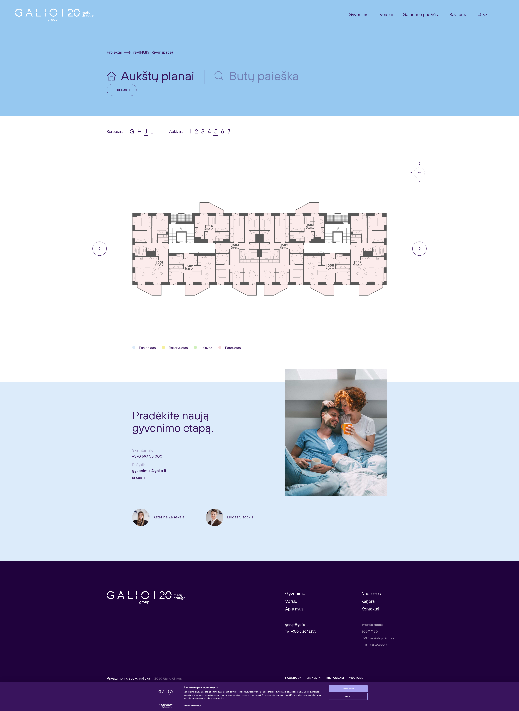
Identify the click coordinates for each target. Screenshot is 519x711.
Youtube (356, 678)
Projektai (114, 52)
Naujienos (371, 594)
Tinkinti (346, 696)
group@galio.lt (296, 625)
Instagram (335, 678)
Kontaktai (370, 609)
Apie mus (294, 609)
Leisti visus (348, 689)
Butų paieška (264, 77)
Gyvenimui (359, 15)
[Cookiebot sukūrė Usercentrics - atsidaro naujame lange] (165, 706)
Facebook (293, 678)
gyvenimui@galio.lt (149, 471)
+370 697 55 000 (147, 456)
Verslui (386, 15)
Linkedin (314, 678)
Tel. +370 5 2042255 (300, 631)
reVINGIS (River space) (153, 52)
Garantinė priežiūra (421, 15)
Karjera (368, 601)
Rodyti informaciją (192, 706)
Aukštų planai (157, 77)
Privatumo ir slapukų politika (129, 678)
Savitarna (458, 15)
